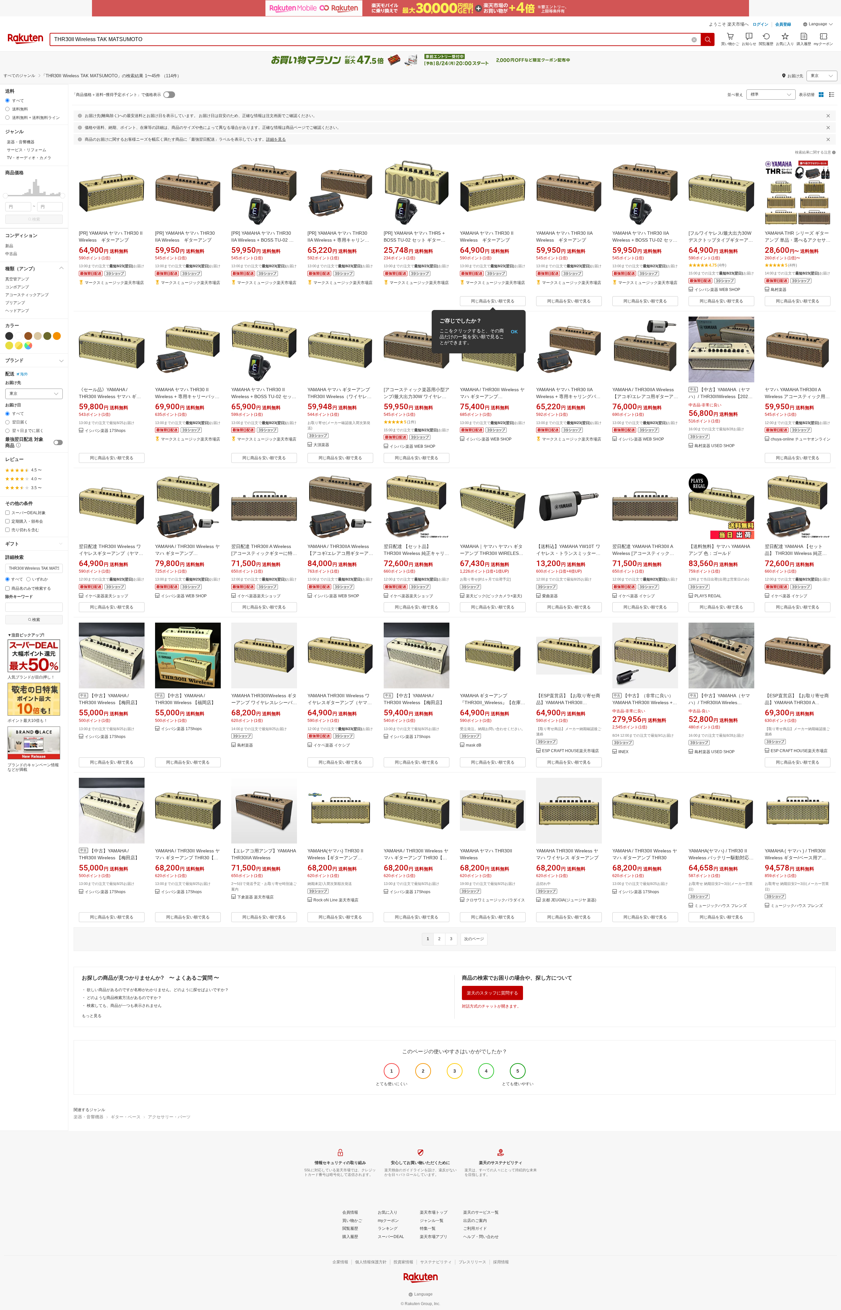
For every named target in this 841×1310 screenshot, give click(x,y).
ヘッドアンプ (17, 310)
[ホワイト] (19, 336)
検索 (36, 219)
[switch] (58, 442)
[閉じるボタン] (828, 115)
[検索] (708, 39)
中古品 (11, 253)
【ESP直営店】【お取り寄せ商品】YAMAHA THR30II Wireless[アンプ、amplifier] (568, 702)
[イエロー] (9, 345)
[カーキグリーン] (47, 336)
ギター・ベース (126, 1116)
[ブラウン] (28, 336)
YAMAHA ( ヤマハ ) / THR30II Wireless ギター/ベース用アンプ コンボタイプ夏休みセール (796, 857)
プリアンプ (15, 302)
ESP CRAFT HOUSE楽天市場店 (570, 751)
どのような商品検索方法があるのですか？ (124, 997)
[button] (818, 25)
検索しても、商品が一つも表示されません (124, 1005)
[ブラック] (9, 336)
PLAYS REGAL (707, 596)
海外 (24, 374)
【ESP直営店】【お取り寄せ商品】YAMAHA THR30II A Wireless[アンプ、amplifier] (797, 702)
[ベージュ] (38, 336)
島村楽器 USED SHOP (714, 446)
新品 (9, 246)
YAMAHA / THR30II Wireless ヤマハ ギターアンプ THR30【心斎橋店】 (416, 857)
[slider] (5, 195)
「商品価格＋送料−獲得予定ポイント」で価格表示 (116, 94)
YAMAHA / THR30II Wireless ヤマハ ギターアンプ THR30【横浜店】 (187, 857)
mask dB (473, 745)
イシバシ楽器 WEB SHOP (717, 290)
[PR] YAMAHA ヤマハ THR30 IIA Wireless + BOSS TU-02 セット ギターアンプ (262, 240)
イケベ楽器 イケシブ (636, 596)
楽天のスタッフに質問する (492, 992)
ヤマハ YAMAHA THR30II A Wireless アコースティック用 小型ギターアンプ (795, 396)
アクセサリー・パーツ (169, 1116)
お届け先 (13, 383)
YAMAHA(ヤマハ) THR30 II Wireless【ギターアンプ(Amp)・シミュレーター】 (335, 857)
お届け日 (13, 405)
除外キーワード (19, 597)
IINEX (623, 752)
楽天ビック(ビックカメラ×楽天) (494, 596)
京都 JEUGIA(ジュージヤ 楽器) (569, 900)
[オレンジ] (57, 336)
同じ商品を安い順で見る (492, 301)
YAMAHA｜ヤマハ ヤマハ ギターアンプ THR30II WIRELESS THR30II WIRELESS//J (491, 553)
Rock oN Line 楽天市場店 (335, 900)
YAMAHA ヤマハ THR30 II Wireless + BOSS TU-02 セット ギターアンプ (266, 396)
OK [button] (514, 331)
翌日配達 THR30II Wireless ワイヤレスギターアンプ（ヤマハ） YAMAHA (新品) (110, 553)
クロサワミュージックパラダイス (495, 900)
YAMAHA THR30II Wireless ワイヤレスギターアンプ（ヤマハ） (338, 702)
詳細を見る (276, 139)
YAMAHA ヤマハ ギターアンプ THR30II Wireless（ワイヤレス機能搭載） (339, 396)
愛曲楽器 (550, 596)
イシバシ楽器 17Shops (105, 431)
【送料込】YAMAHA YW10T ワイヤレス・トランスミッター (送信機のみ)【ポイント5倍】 (568, 553)
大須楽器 (321, 445)
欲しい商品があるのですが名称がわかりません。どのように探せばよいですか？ (158, 990)
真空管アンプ (17, 279)
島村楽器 (778, 290)
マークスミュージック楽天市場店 (114, 283)
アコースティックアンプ (27, 295)
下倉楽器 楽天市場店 (255, 897)
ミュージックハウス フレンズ (720, 906)
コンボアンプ (17, 287)
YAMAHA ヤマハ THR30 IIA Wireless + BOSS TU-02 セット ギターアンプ (647, 240)
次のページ (474, 939)
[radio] (7, 100)
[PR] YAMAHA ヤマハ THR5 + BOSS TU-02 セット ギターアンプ (414, 240)
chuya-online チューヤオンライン (800, 439)
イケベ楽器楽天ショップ (106, 596)
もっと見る (92, 1015)
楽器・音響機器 (88, 1116)
